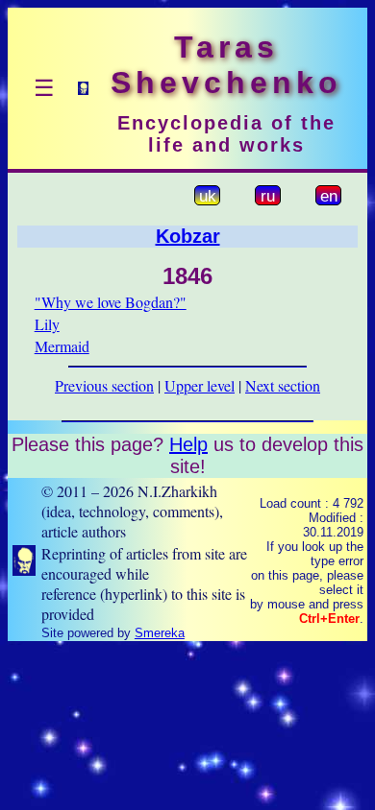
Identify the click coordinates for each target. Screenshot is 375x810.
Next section (282, 385)
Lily (47, 324)
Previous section (104, 385)
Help (188, 444)
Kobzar (188, 236)
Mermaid (62, 346)
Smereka (160, 633)
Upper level (199, 385)
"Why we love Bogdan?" (111, 302)
